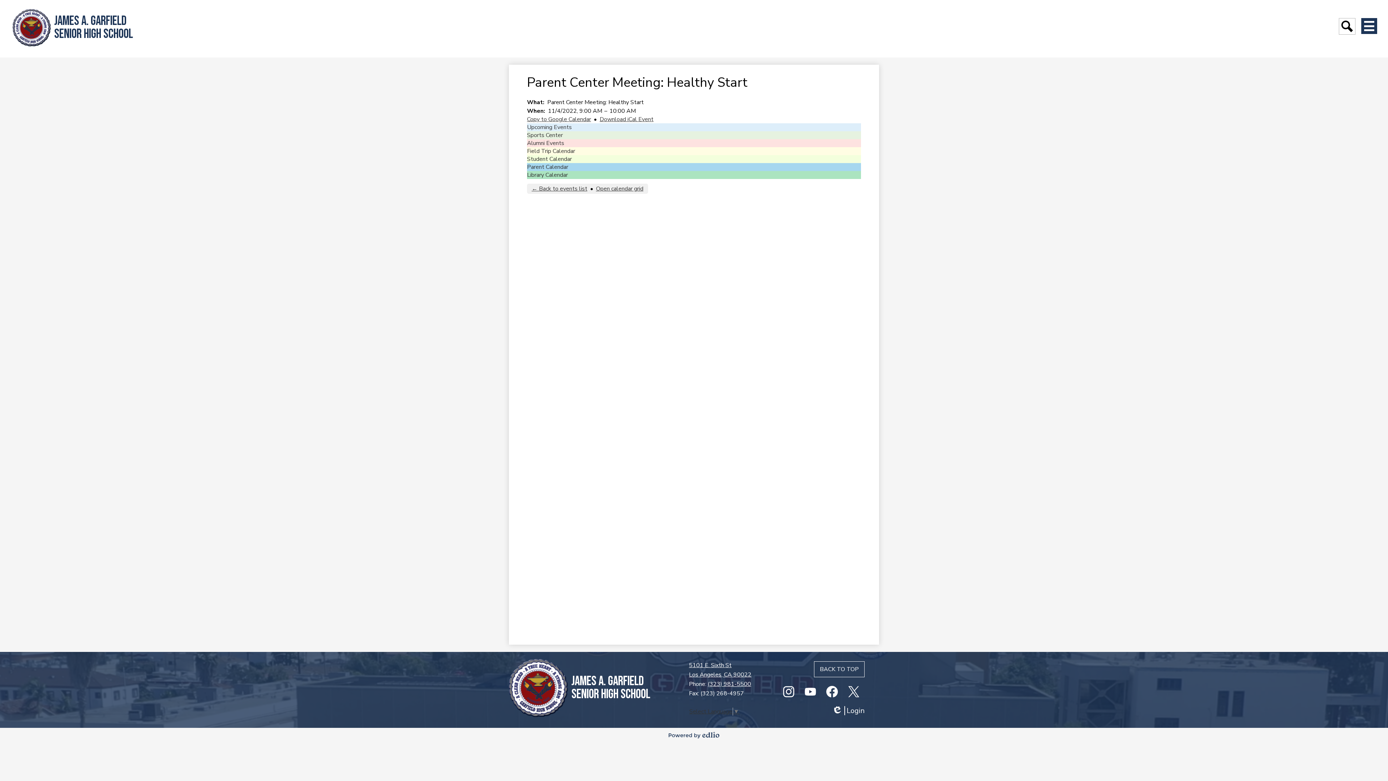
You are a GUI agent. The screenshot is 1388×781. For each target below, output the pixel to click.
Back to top (839, 669)
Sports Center (545, 135)
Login (848, 710)
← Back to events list (559, 189)
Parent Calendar (547, 167)
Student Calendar (549, 159)
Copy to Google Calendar (559, 119)
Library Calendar (547, 175)
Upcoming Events (549, 127)
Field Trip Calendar (551, 151)
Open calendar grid (619, 189)
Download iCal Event (627, 119)
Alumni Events (545, 143)
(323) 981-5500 (729, 684)
